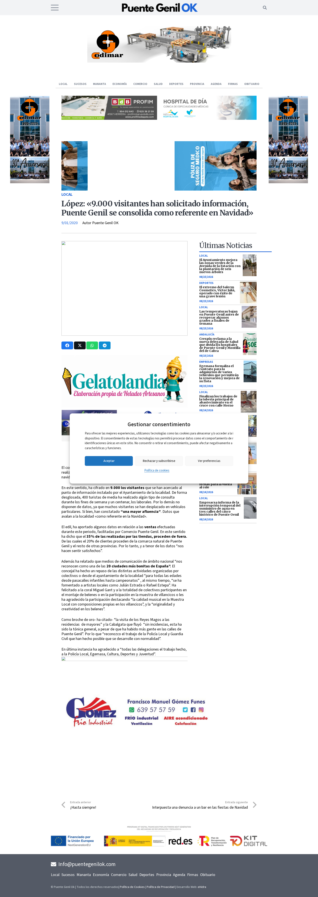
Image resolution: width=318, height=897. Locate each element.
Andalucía (206, 335)
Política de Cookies (132, 887)
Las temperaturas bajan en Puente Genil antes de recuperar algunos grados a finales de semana (219, 317)
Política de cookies (156, 470)
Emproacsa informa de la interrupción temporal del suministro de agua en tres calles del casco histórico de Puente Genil (219, 508)
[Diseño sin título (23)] (209, 118)
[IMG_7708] (280, 182)
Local (66, 194)
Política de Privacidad (161, 887)
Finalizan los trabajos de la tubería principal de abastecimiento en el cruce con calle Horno (218, 400)
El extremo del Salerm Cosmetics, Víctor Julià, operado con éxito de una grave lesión (217, 291)
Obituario (207, 875)
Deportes (206, 283)
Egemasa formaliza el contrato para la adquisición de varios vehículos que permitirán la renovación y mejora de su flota (219, 373)
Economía (101, 875)
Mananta (84, 875)
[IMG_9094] (124, 687)
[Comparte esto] (67, 345)
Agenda (179, 875)
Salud (132, 875)
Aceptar (108, 461)
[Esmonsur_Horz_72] (159, 61)
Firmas (192, 875)
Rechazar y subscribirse (159, 461)
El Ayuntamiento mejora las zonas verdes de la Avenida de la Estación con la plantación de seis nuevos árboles (220, 266)
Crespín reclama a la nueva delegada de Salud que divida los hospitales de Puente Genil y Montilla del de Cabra (219, 345)
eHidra (202, 887)
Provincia (163, 875)
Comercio (119, 875)
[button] (55, 7)
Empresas (206, 362)
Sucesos (68, 875)
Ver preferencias (209, 461)
